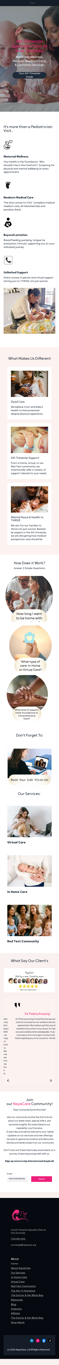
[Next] (50, 1080)
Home (14, 1264)
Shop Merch (17, 1322)
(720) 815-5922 (18, 1239)
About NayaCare (21, 1268)
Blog (13, 1304)
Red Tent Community (23, 1286)
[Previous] (8, 1080)
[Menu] (33, 3)
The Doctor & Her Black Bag (27, 1295)
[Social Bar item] (32, 1340)
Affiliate (15, 1313)
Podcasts (16, 1309)
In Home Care (19, 1277)
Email (10, 1174)
